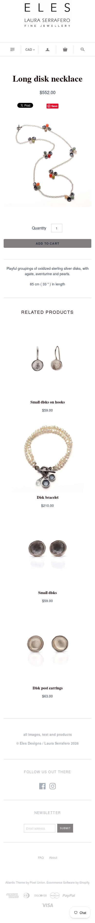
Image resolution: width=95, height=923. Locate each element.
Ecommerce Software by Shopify (68, 882)
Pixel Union (37, 882)
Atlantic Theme (15, 882)
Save (54, 106)
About (53, 857)
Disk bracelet (47, 497)
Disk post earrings (48, 688)
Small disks (47, 592)
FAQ (41, 857)
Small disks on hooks (47, 402)
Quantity (39, 228)
